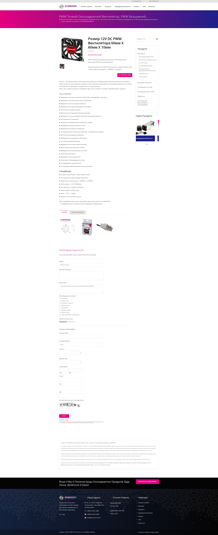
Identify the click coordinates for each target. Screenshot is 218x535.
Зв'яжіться (151, 6)
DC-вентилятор (143, 63)
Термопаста (141, 96)
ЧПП (144, 6)
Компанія (98, 6)
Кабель (91, 464)
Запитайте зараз (125, 75)
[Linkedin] (64, 515)
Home (63, 21)
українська (155, 1)
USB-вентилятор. (143, 73)
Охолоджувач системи (145, 87)
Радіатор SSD (122, 462)
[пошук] (133, 1)
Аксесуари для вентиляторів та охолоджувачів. (143, 102)
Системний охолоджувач (113, 462)
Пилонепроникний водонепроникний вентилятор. (147, 69)
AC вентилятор (143, 76)
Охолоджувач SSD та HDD (146, 91)
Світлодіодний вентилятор (146, 56)
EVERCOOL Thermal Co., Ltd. (76, 532)
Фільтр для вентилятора (66, 464)
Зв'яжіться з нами (105, 464)
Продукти (108, 6)
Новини (136, 6)
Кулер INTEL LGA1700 (117, 511)
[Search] (157, 39)
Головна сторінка (86, 6)
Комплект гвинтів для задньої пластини (141, 462)
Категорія (68, 21)
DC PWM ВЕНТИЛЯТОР (87, 21)
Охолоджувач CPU (102, 462)
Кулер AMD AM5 (115, 503)
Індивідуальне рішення (122, 6)
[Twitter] (62, 515)
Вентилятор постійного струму (147, 60)
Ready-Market (155, 532)
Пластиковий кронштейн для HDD (81, 464)
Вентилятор (76, 21)
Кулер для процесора (144, 82)
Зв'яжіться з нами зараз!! (147, 481)
